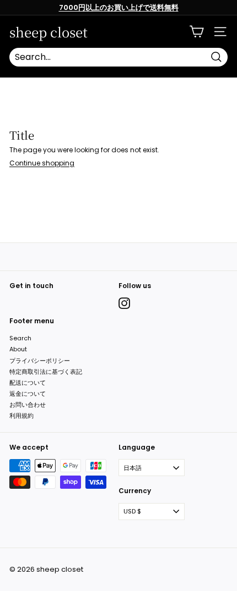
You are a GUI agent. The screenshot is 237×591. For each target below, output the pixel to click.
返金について (27, 393)
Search (20, 338)
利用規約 (21, 415)
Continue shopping (41, 163)
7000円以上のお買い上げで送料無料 (119, 7)
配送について (27, 382)
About (18, 349)
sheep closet (48, 31)
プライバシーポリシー (39, 360)
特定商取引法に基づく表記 (45, 371)
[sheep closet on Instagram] (124, 303)
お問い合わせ (27, 404)
